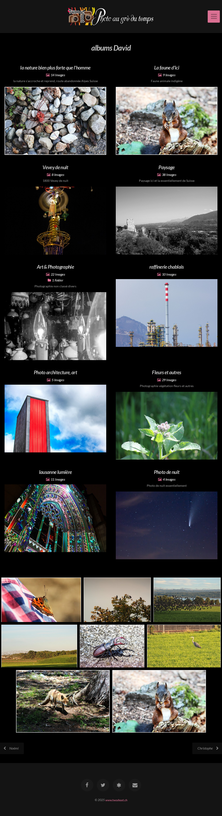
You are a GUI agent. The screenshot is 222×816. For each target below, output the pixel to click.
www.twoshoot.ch (116, 800)
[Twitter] (103, 785)
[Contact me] (135, 785)
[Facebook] (87, 785)
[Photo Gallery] (119, 785)
